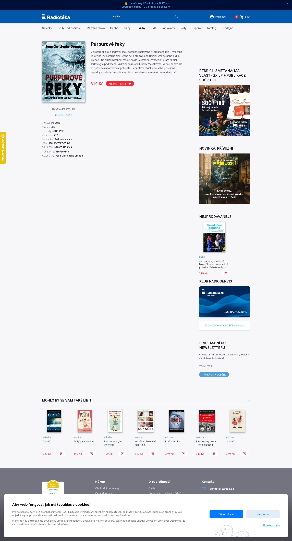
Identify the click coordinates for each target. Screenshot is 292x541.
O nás (152, 488)
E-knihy (140, 28)
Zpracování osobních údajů (165, 493)
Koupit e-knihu (118, 83)
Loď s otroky (172, 441)
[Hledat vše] (176, 17)
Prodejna (227, 28)
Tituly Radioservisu (69, 28)
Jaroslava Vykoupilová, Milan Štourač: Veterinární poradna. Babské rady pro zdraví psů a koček (213, 266)
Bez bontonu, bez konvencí (114, 443)
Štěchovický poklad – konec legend (206, 443)
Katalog (211, 28)
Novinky (47, 28)
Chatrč (46, 441)
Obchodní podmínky (107, 488)
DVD (153, 28)
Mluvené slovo (96, 28)
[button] (220, 17)
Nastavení (263, 514)
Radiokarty (168, 28)
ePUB (61, 115)
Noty (183, 28)
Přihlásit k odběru (214, 374)
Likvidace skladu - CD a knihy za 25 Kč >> (146, 6)
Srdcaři (230, 441)
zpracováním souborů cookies (74, 520)
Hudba (114, 28)
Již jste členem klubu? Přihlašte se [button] (223, 325)
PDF (70, 115)
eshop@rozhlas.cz (222, 488)
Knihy (127, 28)
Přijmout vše (226, 514)
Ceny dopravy (103, 493)
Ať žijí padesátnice (84, 441)
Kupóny (196, 28)
